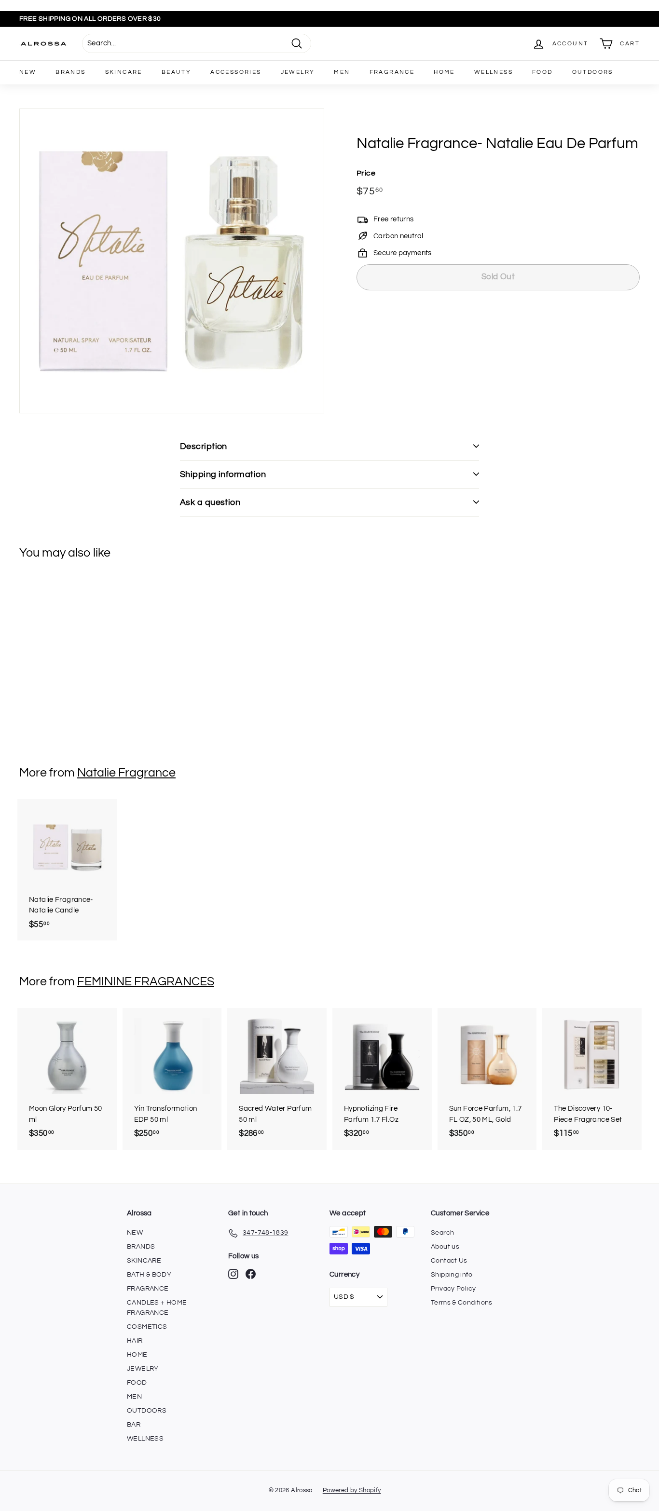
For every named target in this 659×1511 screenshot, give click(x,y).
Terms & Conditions (462, 1302)
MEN (342, 72)
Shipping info (451, 1274)
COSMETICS (147, 1326)
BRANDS (70, 72)
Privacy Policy (453, 1288)
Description (203, 446)
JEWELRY (298, 72)
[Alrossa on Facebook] (251, 1274)
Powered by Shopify (352, 1490)
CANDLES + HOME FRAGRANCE (157, 1307)
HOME (444, 72)
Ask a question (210, 502)
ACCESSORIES (235, 72)
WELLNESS (493, 72)
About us (445, 1246)
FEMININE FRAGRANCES (145, 981)
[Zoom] (172, 261)
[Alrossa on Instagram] (233, 1274)
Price (366, 173)
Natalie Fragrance (126, 772)
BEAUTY (176, 72)
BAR (133, 1424)
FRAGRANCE (392, 72)
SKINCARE (123, 72)
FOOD (542, 72)
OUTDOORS (592, 72)
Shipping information (223, 474)
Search (442, 1232)
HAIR (135, 1340)
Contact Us (449, 1260)
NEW (27, 72)
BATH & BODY (149, 1274)
